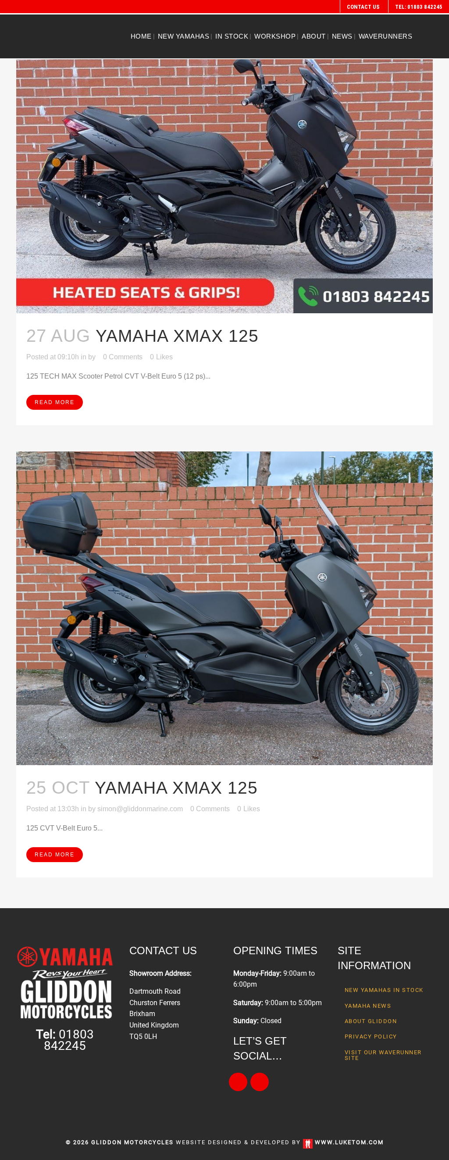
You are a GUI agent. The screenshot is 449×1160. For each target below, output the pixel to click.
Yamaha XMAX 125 (177, 335)
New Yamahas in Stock (384, 990)
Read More (55, 402)
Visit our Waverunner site (383, 1055)
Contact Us (363, 7)
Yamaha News (368, 1005)
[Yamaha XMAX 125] (224, 156)
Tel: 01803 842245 (418, 7)
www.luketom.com (349, 1142)
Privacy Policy (371, 1036)
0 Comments (123, 357)
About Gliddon (371, 1021)
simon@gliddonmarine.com (140, 809)
